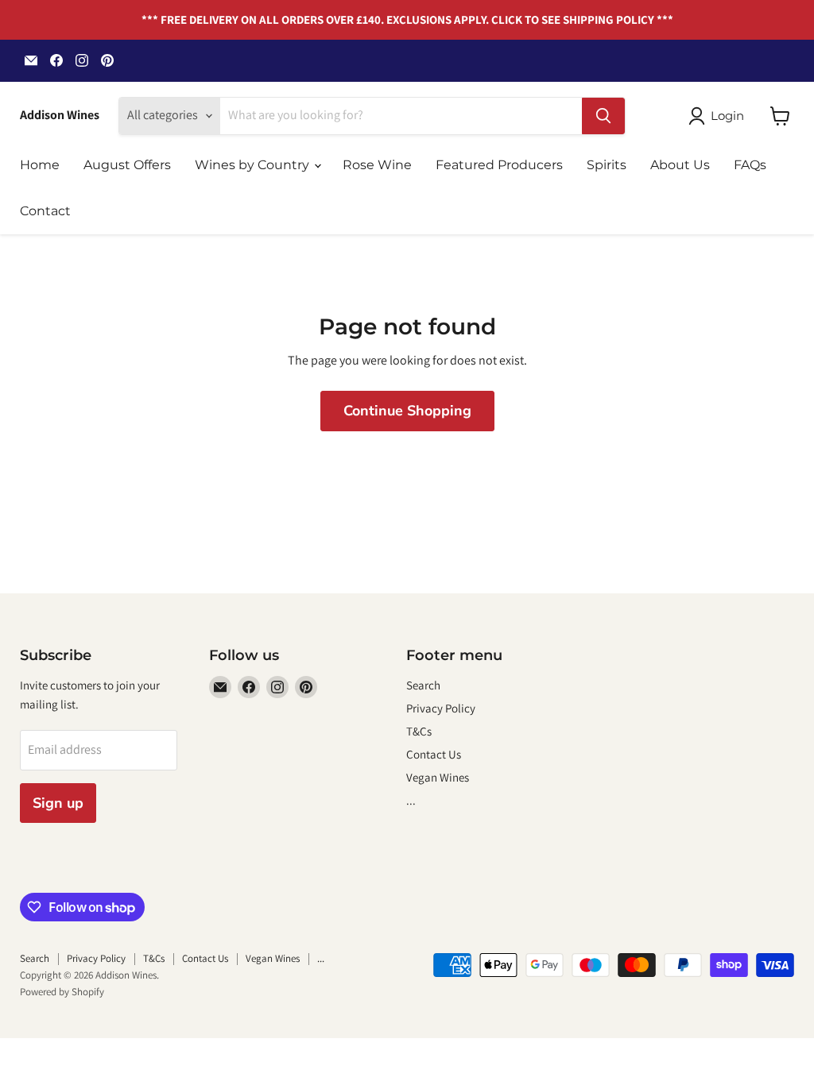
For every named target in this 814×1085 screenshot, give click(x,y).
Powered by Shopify (62, 991)
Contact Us (433, 754)
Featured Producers (499, 164)
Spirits (606, 164)
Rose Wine (377, 164)
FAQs (750, 164)
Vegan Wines (437, 777)
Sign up (58, 803)
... (411, 800)
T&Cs (419, 731)
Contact (45, 210)
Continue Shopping (407, 410)
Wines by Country (253, 164)
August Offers (127, 164)
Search (423, 685)
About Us (680, 164)
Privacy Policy (440, 708)
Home (40, 164)
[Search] (603, 116)
